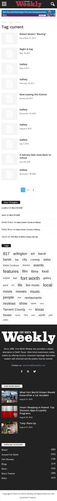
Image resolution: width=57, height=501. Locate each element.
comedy (35, 259)
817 (6, 253)
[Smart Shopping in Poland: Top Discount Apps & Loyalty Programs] (9, 412)
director (26, 265)
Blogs (4, 464)
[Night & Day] (9, 53)
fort (15, 278)
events (39, 265)
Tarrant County (14, 309)
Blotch (4, 450)
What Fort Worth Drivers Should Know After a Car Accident (37, 394)
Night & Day (26, 49)
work (33, 315)
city (24, 259)
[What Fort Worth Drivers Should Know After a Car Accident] (9, 397)
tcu (30, 309)
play (19, 297)
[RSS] (29, 372)
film (25, 271)
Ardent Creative (29, 497)
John (4, 215)
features (11, 271)
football (6, 278)
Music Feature (8, 473)
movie (7, 291)
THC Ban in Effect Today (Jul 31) (24, 237)
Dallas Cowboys (11, 265)
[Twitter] (35, 372)
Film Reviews (8, 459)
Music (4, 469)
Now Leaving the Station (33, 94)
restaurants (33, 297)
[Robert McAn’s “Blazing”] (9, 38)
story (42, 303)
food (45, 271)
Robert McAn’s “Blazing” (33, 34)
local (47, 285)
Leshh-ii (5, 208)
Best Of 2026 (17, 208)
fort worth (30, 278)
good (5, 285)
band (42, 253)
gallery (47, 278)
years (5, 320)
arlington (20, 254)
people (8, 297)
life (20, 285)
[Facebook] (22, 372)
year (51, 315)
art (33, 254)
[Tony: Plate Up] (9, 428)
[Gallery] (9, 69)
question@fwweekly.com (34, 365)
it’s (13, 285)
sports (33, 303)
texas (39, 309)
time (26, 315)
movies (21, 291)
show (23, 303)
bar (17, 259)
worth (42, 315)
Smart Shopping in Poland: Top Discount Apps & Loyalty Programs (37, 410)
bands (7, 259)
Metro (4, 478)
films (34, 271)
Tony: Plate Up (28, 423)
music (35, 291)
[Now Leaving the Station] (9, 99)
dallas (47, 259)
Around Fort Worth (10, 455)
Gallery (23, 64)
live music (33, 285)
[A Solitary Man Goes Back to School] (9, 159)
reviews (9, 303)
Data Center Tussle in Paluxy (29, 222)
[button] (52, 4)
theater (7, 315)
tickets (17, 315)
